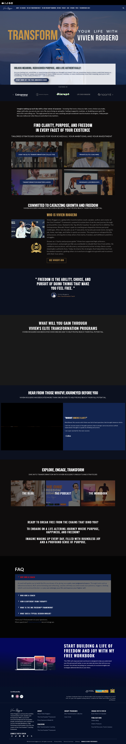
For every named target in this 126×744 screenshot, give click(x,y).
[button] (123, 8)
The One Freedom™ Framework (49, 8)
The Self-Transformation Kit (34, 8)
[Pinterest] (23, 736)
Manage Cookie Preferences (89, 741)
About (17, 8)
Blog (68, 8)
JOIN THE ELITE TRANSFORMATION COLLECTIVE (36, 154)
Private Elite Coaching (89, 154)
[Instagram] (11, 736)
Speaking (72, 8)
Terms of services (68, 741)
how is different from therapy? (33, 601)
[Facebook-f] (27, 736)
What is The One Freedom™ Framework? (36, 607)
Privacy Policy (58, 741)
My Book (59, 8)
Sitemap (77, 741)
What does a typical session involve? (35, 613)
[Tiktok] (15, 736)
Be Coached (23, 8)
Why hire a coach (27, 577)
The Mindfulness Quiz (84, 8)
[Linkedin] (19, 736)
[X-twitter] (31, 736)
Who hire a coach (27, 595)
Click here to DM (34, 622)
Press (77, 8)
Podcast (64, 8)
